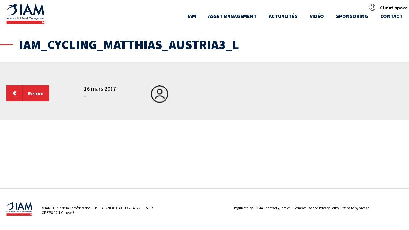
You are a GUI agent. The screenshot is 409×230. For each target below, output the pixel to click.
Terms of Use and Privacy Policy (316, 208)
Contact (391, 16)
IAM (192, 16)
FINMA (258, 208)
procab (364, 208)
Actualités (283, 16)
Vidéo (317, 16)
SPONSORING (352, 16)
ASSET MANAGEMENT (232, 16)
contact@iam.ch (278, 208)
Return (36, 93)
